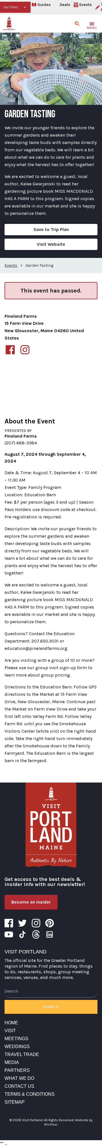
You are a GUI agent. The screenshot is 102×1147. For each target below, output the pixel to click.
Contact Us (19, 1086)
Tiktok (22, 934)
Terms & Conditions (30, 1094)
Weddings (17, 1046)
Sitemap (15, 1102)
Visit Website (51, 244)
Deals (65, 4)
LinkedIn (49, 934)
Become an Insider (31, 902)
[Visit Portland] (9, 23)
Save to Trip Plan (51, 229)
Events (85, 4)
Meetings (16, 1038)
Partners (17, 1070)
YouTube (8, 934)
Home (11, 1022)
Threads (36, 934)
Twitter (22, 923)
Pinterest (49, 923)
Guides (44, 4)
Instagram (36, 923)
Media (12, 1062)
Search (51, 1006)
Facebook (8, 923)
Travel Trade (22, 1054)
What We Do (19, 1078)
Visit (10, 1030)
